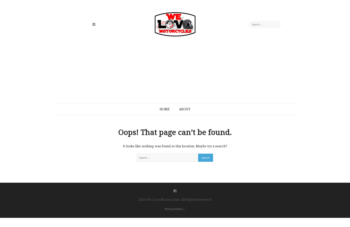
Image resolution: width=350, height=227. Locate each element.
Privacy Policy (173, 209)
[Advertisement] (175, 72)
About (184, 109)
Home (165, 109)
